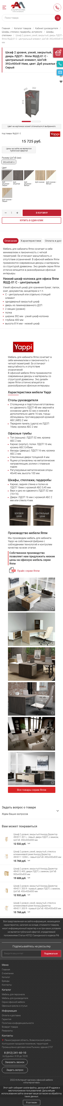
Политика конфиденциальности (18, 1023)
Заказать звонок (14, 1062)
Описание (11, 240)
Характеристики (31, 240)
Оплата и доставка (11, 1015)
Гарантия (6, 1019)
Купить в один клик (31, 220)
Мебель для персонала (13, 994)
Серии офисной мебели (13, 1002)
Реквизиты (7, 1030)
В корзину (42, 213)
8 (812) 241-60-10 (57, 7)
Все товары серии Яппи (31, 789)
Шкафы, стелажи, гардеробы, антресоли (22, 32)
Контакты (7, 985)
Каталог (6, 977)
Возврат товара (10, 1027)
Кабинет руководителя (46, 28)
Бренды (6, 981)
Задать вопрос (14, 1069)
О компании (8, 973)
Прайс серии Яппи (28, 570)
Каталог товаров (22, 28)
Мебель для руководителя (15, 998)
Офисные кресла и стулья (14, 1006)
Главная (6, 28)
